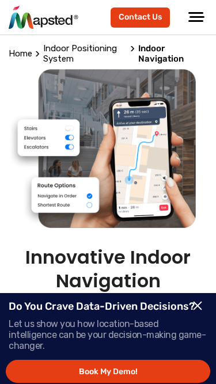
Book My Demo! (108, 372)
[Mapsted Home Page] (43, 17)
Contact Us (140, 17)
